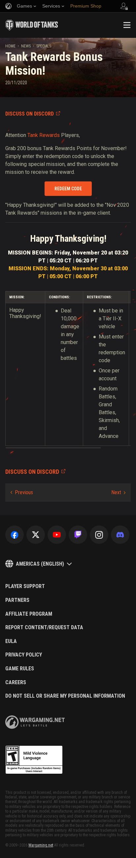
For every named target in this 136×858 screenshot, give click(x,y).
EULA (11, 641)
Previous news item (22, 492)
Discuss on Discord (29, 114)
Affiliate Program (28, 614)
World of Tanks (31, 25)
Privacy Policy (23, 655)
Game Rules (19, 669)
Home (10, 46)
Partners (17, 600)
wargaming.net (35, 722)
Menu (127, 25)
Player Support (25, 586)
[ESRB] (34, 759)
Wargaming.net (40, 845)
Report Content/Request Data (44, 627)
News (26, 46)
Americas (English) (40, 564)
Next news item (118, 492)
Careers (15, 682)
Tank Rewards (43, 135)
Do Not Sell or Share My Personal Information (65, 696)
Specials (43, 46)
